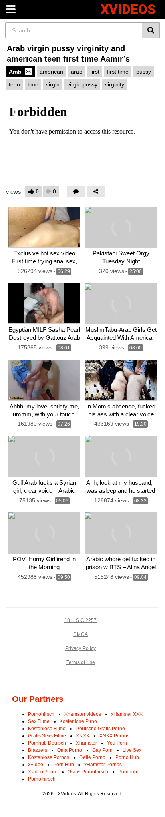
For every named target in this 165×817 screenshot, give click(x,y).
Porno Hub (127, 757)
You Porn (117, 743)
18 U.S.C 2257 (80, 620)
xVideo (35, 764)
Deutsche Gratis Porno (100, 728)
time (33, 84)
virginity (114, 84)
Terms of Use (80, 662)
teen (14, 84)
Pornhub (127, 772)
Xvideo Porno (43, 772)
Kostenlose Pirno (78, 721)
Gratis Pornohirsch (88, 772)
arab (76, 71)
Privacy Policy (80, 648)
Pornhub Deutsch (47, 743)
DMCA (80, 634)
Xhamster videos (82, 714)
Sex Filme (39, 721)
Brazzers (37, 750)
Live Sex (132, 750)
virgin (53, 84)
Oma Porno (69, 750)
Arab (20, 71)
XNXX (82, 736)
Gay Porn (102, 750)
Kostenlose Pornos (48, 757)
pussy (143, 71)
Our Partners (38, 698)
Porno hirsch (42, 779)
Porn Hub (63, 764)
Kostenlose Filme (47, 728)
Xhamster (86, 743)
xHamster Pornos (103, 764)
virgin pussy (82, 84)
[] (151, 30)
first (94, 71)
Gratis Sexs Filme (47, 736)
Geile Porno (92, 757)
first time (118, 71)
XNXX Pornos (114, 736)
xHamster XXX (127, 714)
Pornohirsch (41, 714)
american (51, 71)
